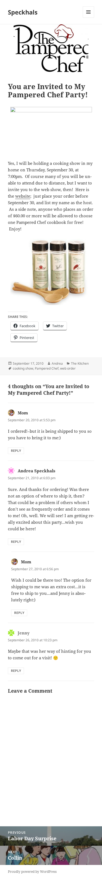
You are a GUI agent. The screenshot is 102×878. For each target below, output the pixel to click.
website (22, 196)
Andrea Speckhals (36, 470)
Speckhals (23, 12)
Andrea (57, 363)
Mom (23, 412)
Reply (16, 450)
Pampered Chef (46, 368)
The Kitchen (80, 363)
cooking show (23, 368)
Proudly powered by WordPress (32, 871)
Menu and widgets (88, 17)
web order (68, 368)
